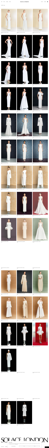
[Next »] (27, 428)
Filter (46, 447)
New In (4, 1)
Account (45, 1)
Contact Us (2, 446)
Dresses (7, 1)
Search (42, 1)
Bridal (10, 1)
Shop (1, 1)
